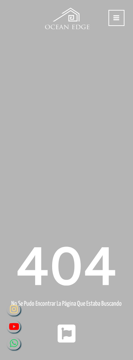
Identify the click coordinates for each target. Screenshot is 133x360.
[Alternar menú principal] (116, 18)
